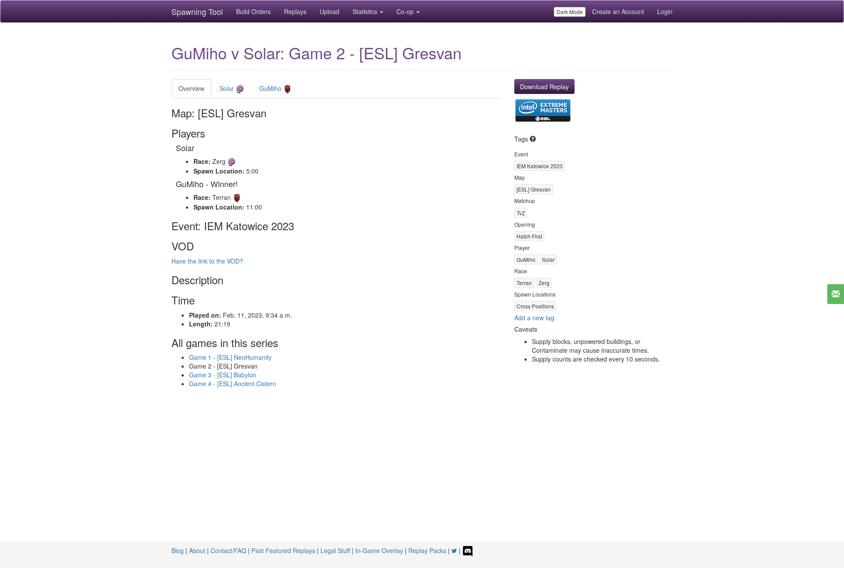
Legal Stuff (335, 550)
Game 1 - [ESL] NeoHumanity (230, 357)
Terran (524, 282)
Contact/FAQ (228, 550)
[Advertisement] (422, 475)
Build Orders (253, 11)
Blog (177, 550)
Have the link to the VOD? (207, 261)
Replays (295, 11)
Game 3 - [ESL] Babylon (222, 374)
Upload (329, 11)
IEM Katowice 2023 (540, 166)
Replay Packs (427, 550)
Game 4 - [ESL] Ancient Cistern (232, 383)
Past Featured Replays (283, 550)
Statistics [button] (366, 11)
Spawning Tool (197, 11)
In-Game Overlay (379, 550)
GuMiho (271, 88)
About (197, 550)
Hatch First (529, 236)
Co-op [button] (406, 11)
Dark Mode (570, 11)
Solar (227, 88)
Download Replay (544, 86)
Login (665, 11)
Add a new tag (534, 317)
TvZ (521, 213)
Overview (191, 88)
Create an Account (618, 11)
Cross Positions (535, 306)
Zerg (543, 282)
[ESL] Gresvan (534, 189)
